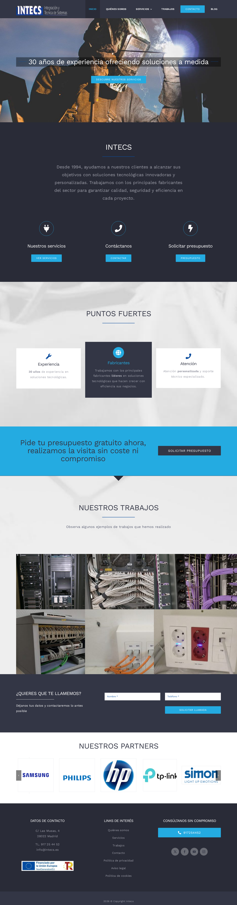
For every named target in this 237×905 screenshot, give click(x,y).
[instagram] (204, 857)
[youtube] (194, 857)
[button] (18, 778)
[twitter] (175, 857)
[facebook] (185, 857)
